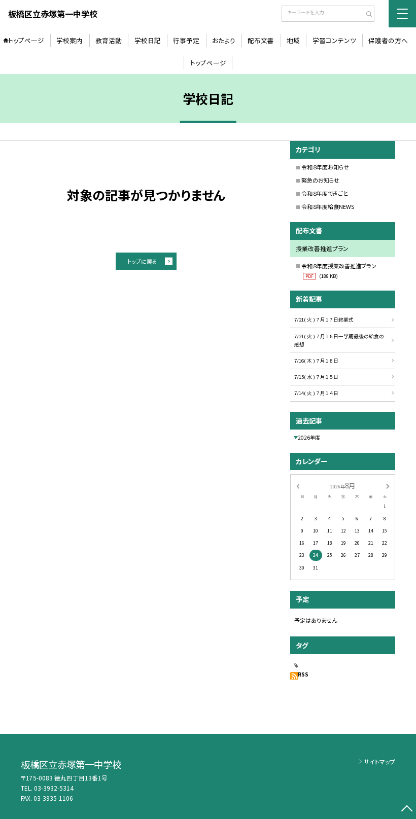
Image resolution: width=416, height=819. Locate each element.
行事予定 (186, 40)
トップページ (26, 40)
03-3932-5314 (54, 788)
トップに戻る (142, 261)
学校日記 (147, 40)
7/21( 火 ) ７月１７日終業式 (324, 319)
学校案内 (69, 40)
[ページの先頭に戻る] (406, 809)
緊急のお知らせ (320, 180)
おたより (223, 40)
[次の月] (387, 485)
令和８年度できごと (324, 193)
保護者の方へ (388, 40)
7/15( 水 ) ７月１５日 (316, 376)
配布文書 (261, 40)
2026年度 (309, 437)
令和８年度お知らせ (325, 167)
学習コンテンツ (334, 40)
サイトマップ (379, 761)
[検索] (365, 15)
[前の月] (297, 485)
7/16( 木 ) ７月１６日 (316, 360)
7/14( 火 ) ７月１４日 (316, 393)
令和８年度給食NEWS (327, 206)
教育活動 (108, 40)
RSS (303, 674)
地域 (293, 40)
